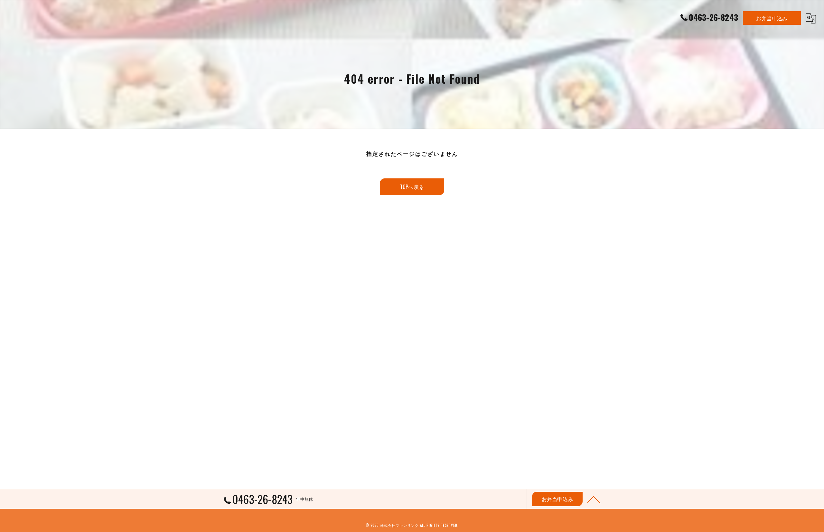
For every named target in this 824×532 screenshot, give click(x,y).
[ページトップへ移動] (593, 499)
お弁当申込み (771, 18)
